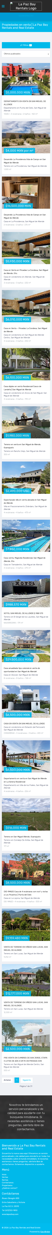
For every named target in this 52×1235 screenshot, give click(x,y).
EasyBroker (45, 1232)
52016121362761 (26, 16)
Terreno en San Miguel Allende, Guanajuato (22, 837)
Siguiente (27, 1080)
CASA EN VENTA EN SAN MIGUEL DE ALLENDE (24, 723)
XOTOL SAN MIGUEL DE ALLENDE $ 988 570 (23, 613)
